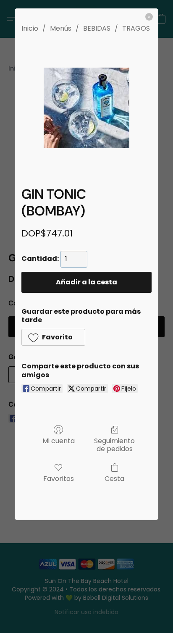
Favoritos (58, 478)
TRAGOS (136, 28)
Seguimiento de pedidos (114, 444)
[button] (53, 337)
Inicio (29, 28)
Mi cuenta (58, 440)
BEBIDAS (96, 28)
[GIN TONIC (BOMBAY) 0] (86, 108)
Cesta (114, 478)
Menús (60, 28)
